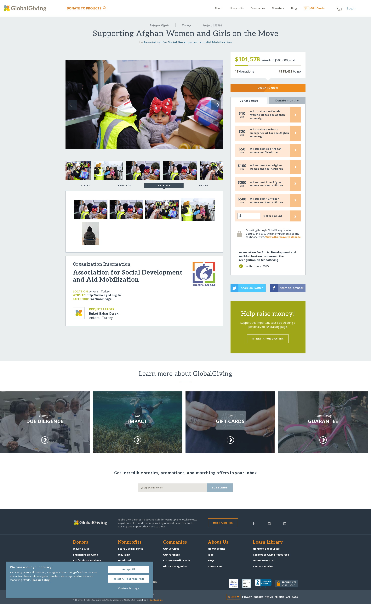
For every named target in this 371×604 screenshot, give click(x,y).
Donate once (249, 100)
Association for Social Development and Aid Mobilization (188, 42)
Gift (317, 8)
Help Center (223, 522)
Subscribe (220, 487)
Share (203, 185)
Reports (124, 185)
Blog (294, 8)
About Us (218, 542)
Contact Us (215, 566)
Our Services (171, 548)
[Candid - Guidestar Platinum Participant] (248, 583)
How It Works (216, 548)
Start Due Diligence (130, 548)
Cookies (258, 597)
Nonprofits (237, 8)
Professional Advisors (87, 560)
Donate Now (268, 88)
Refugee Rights (159, 25)
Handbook (125, 560)
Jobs (211, 554)
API (288, 597)
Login (351, 8)
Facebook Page (100, 299)
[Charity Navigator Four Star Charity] (235, 583)
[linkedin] (284, 523)
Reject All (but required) (128, 578)
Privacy (247, 597)
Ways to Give (81, 548)
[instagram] (269, 523)
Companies (258, 8)
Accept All (128, 569)
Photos (164, 185)
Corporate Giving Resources (271, 554)
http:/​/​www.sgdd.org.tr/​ (104, 295)
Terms (269, 597)
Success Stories (263, 566)
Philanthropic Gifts (85, 554)
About (219, 8)
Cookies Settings (128, 588)
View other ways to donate (282, 237)
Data (295, 597)
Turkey (186, 25)
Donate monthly (287, 100)
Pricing (279, 597)
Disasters (278, 8)
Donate (84, 8)
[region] (79, 580)
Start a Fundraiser (268, 338)
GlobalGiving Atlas (175, 566)
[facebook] (253, 523)
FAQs (211, 560)
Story (85, 185)
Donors (80, 542)
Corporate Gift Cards (177, 560)
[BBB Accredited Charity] (265, 583)
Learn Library (268, 542)
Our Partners (171, 554)
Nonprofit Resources (266, 548)
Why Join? (124, 554)
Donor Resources (264, 560)
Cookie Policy (40, 580)
